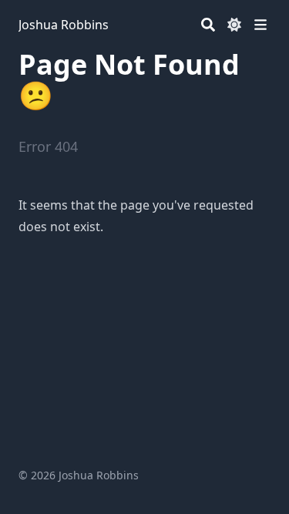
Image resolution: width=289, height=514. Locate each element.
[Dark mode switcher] (234, 25)
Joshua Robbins (63, 24)
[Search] (208, 25)
